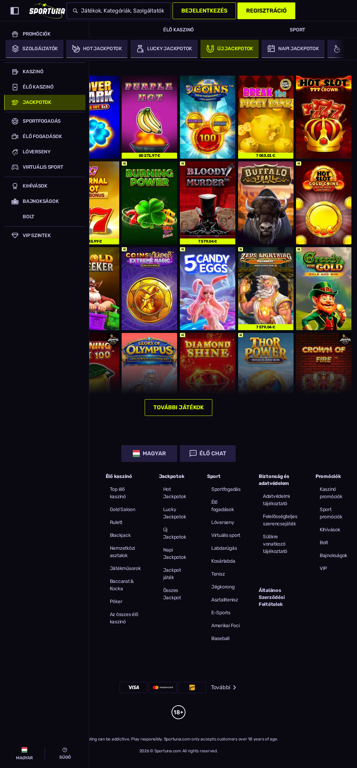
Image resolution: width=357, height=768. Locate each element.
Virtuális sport (225, 535)
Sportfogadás (226, 489)
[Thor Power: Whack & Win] (266, 374)
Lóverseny (222, 522)
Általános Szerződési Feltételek (272, 597)
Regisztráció (266, 10)
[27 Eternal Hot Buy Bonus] (91, 202)
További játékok (178, 407)
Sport (297, 30)
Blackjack (120, 535)
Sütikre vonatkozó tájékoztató (275, 544)
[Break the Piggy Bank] (266, 117)
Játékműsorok (125, 568)
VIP (323, 568)
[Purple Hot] (149, 117)
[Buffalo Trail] (266, 202)
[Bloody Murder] (207, 202)
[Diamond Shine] (207, 374)
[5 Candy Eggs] (207, 288)
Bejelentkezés (204, 10)
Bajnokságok (333, 555)
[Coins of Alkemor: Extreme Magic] (149, 288)
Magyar (154, 453)
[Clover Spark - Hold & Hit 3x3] (91, 117)
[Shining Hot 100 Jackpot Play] (91, 374)
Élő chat (212, 453)
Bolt (324, 543)
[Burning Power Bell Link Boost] (149, 202)
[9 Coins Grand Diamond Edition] (207, 117)
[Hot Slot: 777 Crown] (323, 117)
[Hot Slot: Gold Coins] (323, 202)
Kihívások (330, 530)
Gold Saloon (122, 509)
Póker (116, 601)
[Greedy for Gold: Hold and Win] (323, 288)
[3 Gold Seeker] (91, 288)
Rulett (116, 522)
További (220, 687)
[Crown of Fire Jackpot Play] (323, 374)
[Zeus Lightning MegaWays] (266, 288)
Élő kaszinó (178, 30)
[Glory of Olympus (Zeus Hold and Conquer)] (149, 374)
